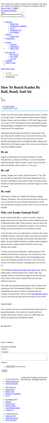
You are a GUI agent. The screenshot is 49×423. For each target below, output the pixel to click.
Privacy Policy (6, 8)
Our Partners (14, 32)
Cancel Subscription (12, 408)
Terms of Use (10, 404)
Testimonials (9, 38)
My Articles (14, 55)
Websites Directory (12, 381)
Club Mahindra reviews (39, 294)
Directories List (15, 30)
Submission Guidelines (18, 26)
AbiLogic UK (10, 416)
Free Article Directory (9, 10)
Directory (8, 22)
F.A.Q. (12, 28)
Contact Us (9, 410)
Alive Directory (11, 420)
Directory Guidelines (13, 394)
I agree (15, 8)
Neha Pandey (10, 106)
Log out (13, 59)
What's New (14, 24)
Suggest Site (9, 389)
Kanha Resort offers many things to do (26, 270)
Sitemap (8, 402)
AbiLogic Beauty (11, 418)
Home (3, 69)
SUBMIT (8, 61)
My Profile (14, 57)
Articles (8, 34)
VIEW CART (10, 63)
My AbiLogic (10, 52)
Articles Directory (11, 383)
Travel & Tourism (12, 75)
